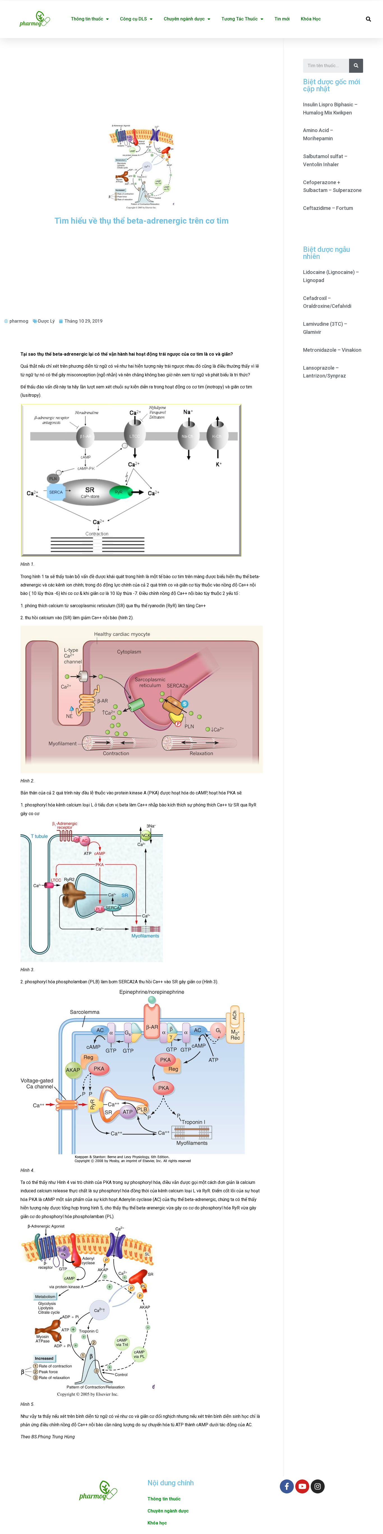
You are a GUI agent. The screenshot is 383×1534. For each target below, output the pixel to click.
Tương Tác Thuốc (240, 19)
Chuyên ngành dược (184, 19)
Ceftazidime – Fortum (328, 208)
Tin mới (282, 19)
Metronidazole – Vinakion (332, 350)
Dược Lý (46, 321)
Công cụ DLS (133, 19)
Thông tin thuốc (87, 19)
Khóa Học (311, 19)
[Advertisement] (141, 80)
